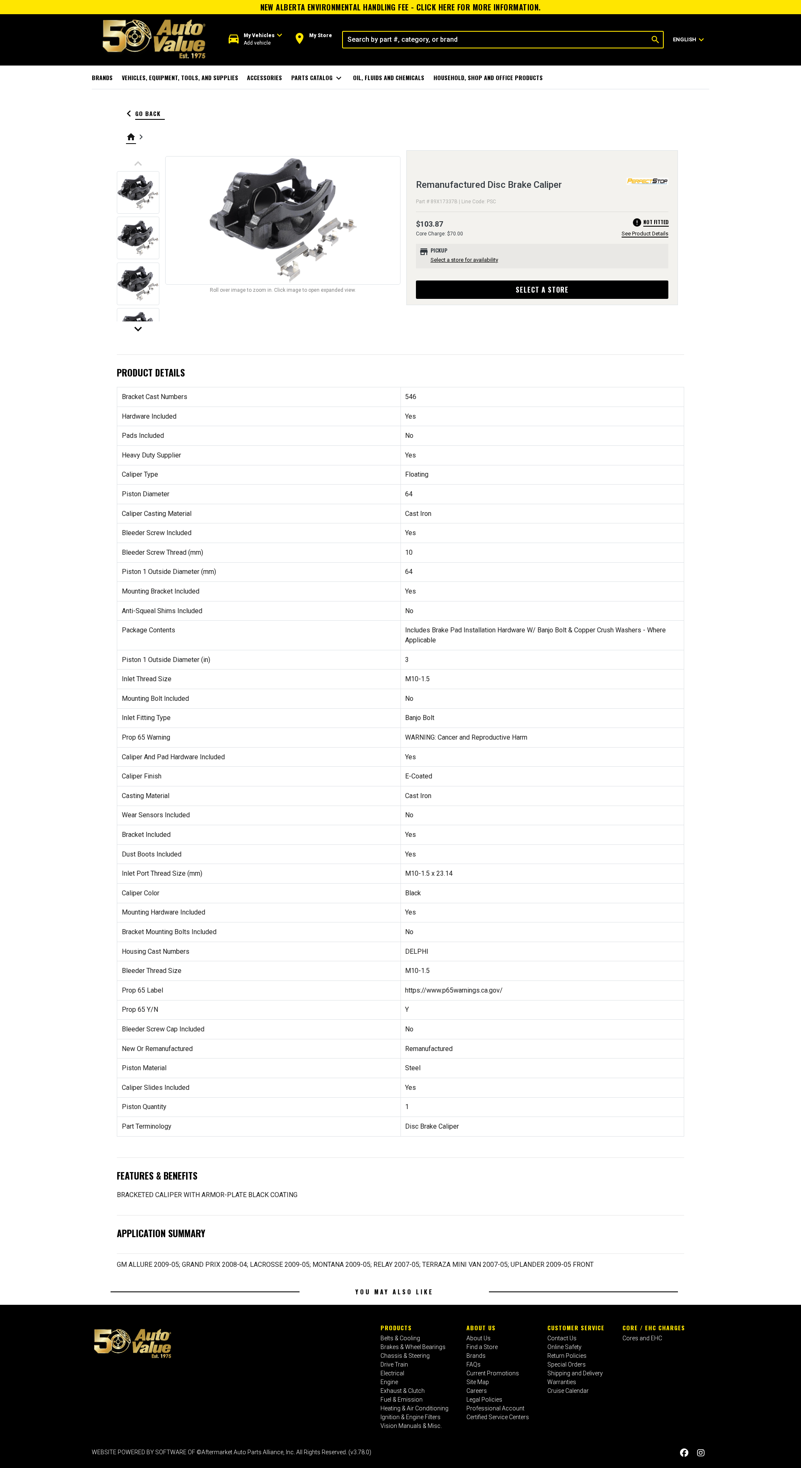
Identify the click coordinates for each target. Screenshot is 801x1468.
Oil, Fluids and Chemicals (388, 77)
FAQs (473, 1364)
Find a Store (482, 1347)
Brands (102, 77)
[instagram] (701, 1453)
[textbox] (495, 40)
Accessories (264, 77)
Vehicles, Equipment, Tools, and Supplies (180, 77)
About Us (481, 1327)
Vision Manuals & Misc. (411, 1426)
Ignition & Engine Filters (410, 1417)
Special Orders (566, 1364)
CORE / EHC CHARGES (653, 1327)
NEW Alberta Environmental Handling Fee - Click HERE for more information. (400, 7)
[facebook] (684, 1453)
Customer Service (576, 1327)
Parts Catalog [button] (317, 78)
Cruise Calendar (568, 1390)
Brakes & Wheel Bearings (413, 1347)
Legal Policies (484, 1399)
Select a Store (542, 290)
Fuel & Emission (401, 1399)
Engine (389, 1382)
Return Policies (567, 1355)
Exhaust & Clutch (402, 1390)
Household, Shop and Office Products (488, 77)
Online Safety (564, 1347)
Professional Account (495, 1408)
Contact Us (562, 1338)
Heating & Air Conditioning (414, 1408)
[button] (255, 39)
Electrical (392, 1373)
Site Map (477, 1382)
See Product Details (645, 233)
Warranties (561, 1382)
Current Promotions (492, 1373)
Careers (476, 1390)
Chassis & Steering (405, 1355)
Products (396, 1327)
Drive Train (394, 1364)
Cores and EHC (642, 1338)
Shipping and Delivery (575, 1373)
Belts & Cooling (400, 1338)
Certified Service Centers (497, 1417)
